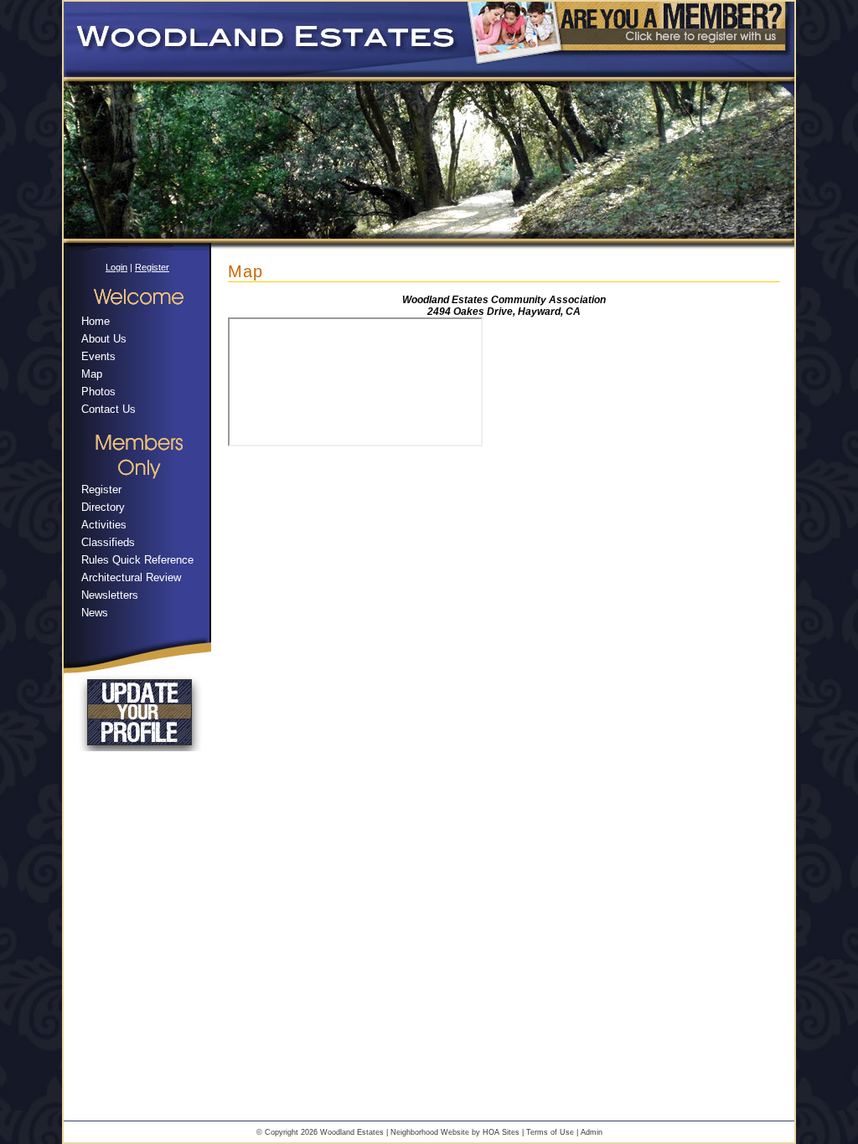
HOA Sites (501, 1132)
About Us (104, 338)
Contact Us (108, 409)
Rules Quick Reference (137, 560)
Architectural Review (131, 577)
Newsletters (109, 595)
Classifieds (108, 542)
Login (116, 267)
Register (152, 267)
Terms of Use (550, 1132)
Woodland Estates (352, 1132)
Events (98, 356)
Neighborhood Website (429, 1132)
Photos (98, 391)
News (94, 612)
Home (95, 321)
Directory (103, 507)
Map (91, 374)
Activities (104, 524)
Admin (591, 1132)
